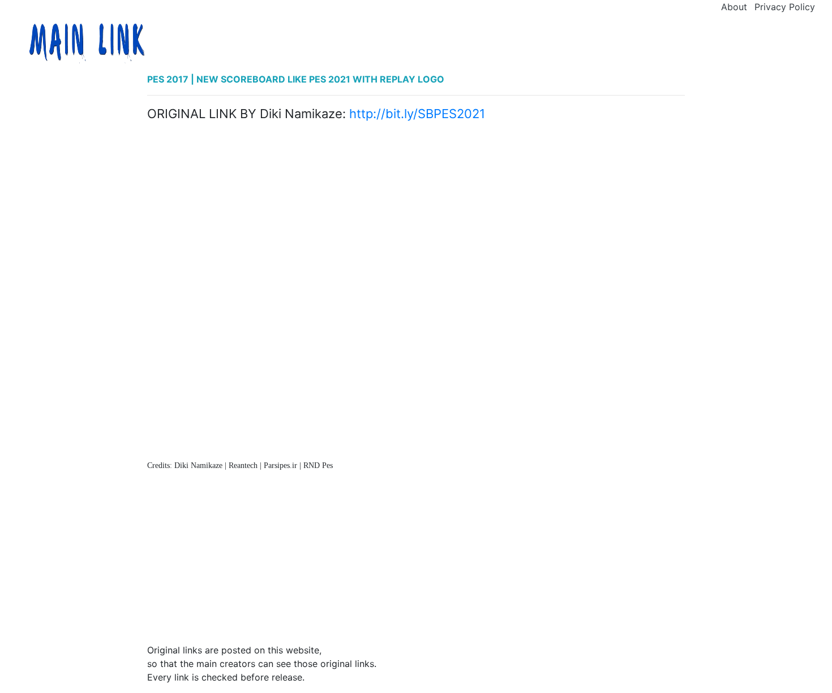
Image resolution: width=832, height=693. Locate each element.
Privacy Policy (784, 6)
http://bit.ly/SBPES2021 (417, 113)
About (734, 6)
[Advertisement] (416, 211)
